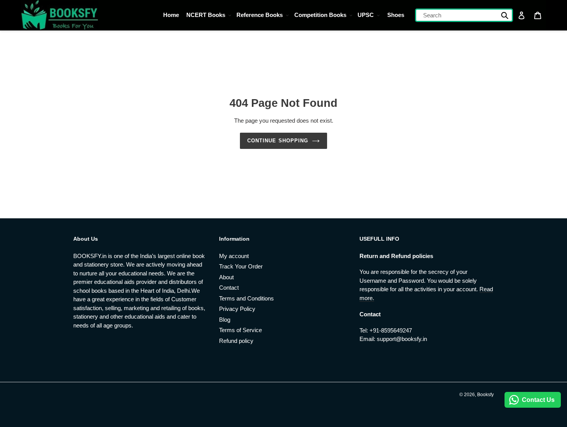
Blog (224, 319)
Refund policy (236, 341)
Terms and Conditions (246, 298)
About (226, 277)
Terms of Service (240, 330)
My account (234, 256)
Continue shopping (277, 140)
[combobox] (464, 15)
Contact (229, 287)
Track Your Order (241, 266)
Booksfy (485, 394)
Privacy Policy (237, 308)
